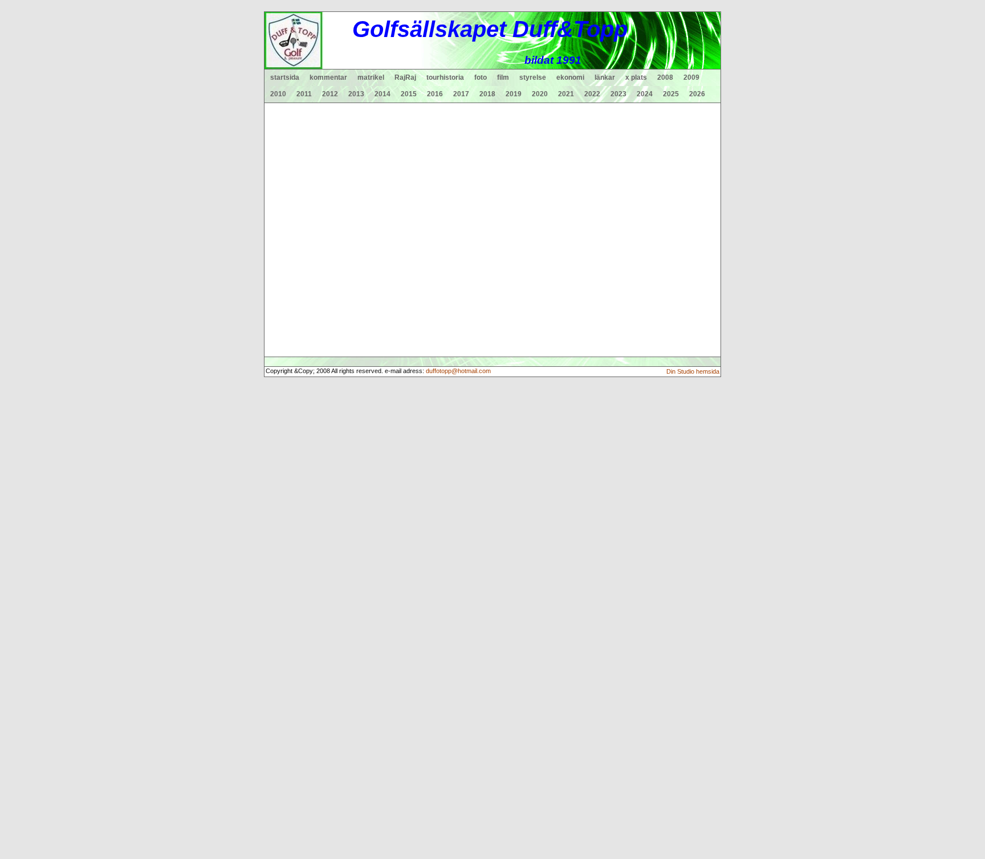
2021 (566, 94)
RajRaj (405, 77)
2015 (409, 94)
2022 (592, 94)
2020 (540, 94)
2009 (691, 77)
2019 (514, 94)
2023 (618, 94)
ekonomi (570, 77)
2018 (487, 94)
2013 (356, 94)
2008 (665, 77)
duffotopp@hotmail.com (458, 370)
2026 (697, 94)
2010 (278, 94)
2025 (671, 94)
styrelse (532, 77)
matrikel (370, 77)
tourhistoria (445, 77)
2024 (645, 94)
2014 (382, 94)
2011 (304, 94)
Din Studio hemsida (692, 371)
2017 (461, 94)
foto (480, 77)
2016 (435, 94)
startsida (284, 77)
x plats (636, 77)
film (503, 77)
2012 (330, 94)
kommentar (328, 77)
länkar (605, 77)
